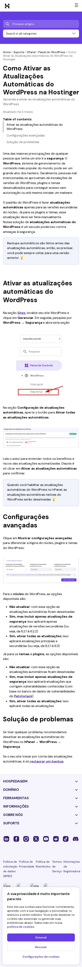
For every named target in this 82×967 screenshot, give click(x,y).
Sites (21, 313)
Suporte (19, 52)
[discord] (75, 838)
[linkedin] (6, 838)
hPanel (31, 52)
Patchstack (23, 696)
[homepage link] (7, 5)
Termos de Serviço (57, 866)
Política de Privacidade (26, 864)
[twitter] (36, 838)
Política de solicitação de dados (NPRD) (10, 869)
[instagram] (26, 838)
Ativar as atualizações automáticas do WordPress (35, 127)
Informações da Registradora (71, 866)
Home (7, 52)
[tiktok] (65, 838)
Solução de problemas (23, 142)
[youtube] (46, 838)
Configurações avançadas (26, 135)
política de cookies (20, 926)
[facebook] (16, 838)
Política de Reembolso (43, 864)
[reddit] (56, 838)
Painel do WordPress (51, 52)
